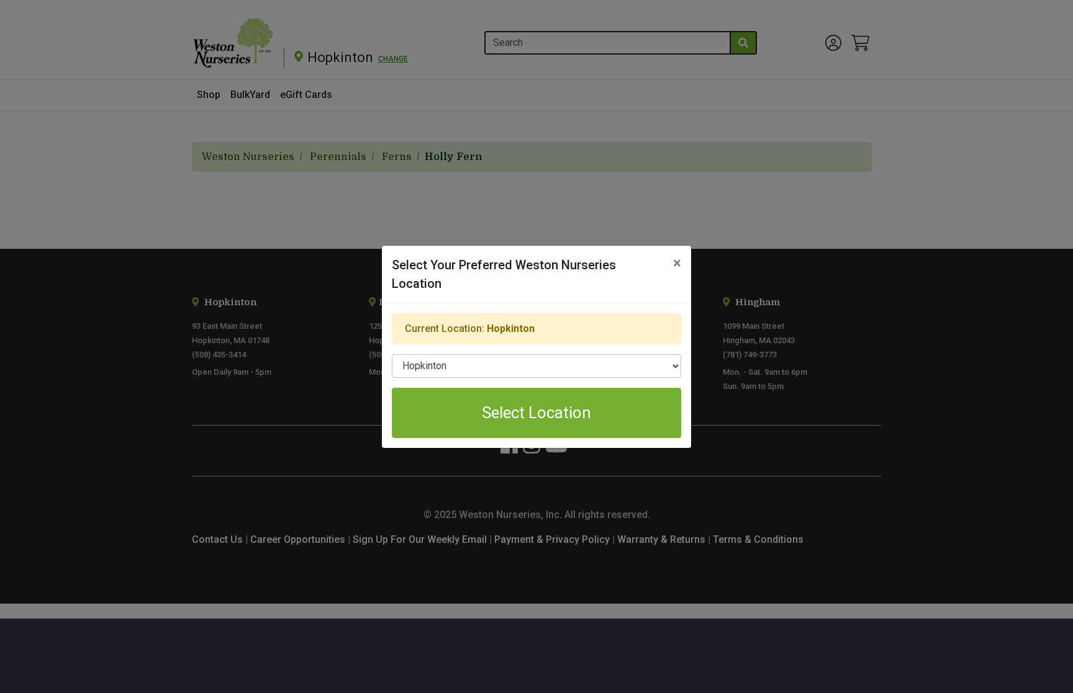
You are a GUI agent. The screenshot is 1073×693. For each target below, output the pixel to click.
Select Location (536, 412)
